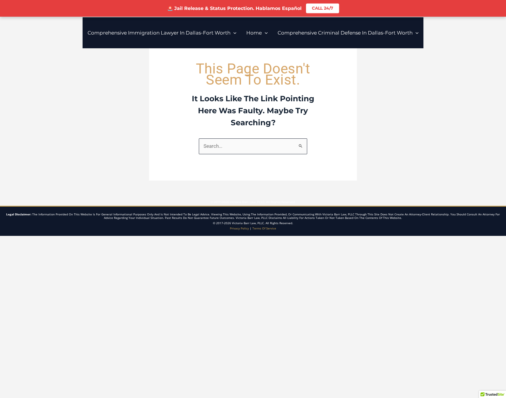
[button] (233, 32)
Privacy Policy (239, 228)
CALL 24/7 (322, 8)
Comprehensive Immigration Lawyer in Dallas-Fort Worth (159, 33)
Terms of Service (264, 228)
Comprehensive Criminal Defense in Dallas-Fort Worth (345, 33)
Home (254, 33)
